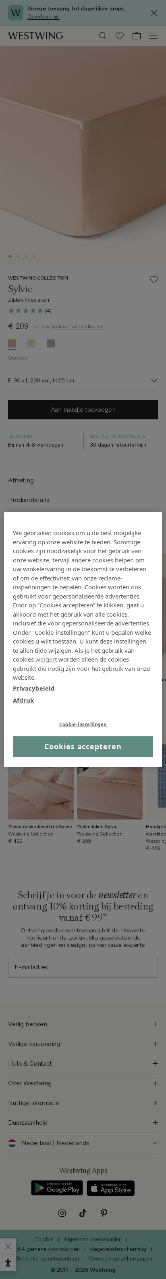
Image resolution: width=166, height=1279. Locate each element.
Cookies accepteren (82, 746)
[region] (83, 639)
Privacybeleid (34, 688)
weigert (46, 659)
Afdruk (23, 700)
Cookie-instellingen (83, 724)
